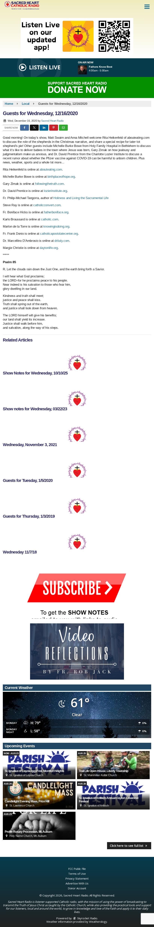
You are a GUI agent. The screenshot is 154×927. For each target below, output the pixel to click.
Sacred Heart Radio (52, 120)
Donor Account (77, 888)
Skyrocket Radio (86, 918)
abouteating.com (51, 169)
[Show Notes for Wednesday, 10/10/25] (77, 357)
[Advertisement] (77, 36)
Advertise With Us (77, 883)
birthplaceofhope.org (61, 176)
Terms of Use (77, 873)
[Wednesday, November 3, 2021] (77, 429)
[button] (147, 7)
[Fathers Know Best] (86, 69)
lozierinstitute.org (55, 191)
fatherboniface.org (56, 212)
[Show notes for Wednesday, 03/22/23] (77, 393)
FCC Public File (77, 869)
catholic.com (49, 219)
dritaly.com (61, 241)
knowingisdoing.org (56, 226)
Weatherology (98, 921)
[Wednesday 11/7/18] (77, 536)
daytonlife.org (49, 248)
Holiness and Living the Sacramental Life (80, 198)
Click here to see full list (127, 846)
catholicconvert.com (46, 205)
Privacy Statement (77, 878)
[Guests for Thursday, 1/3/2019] (77, 500)
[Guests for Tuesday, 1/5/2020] (77, 464)
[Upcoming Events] (39, 765)
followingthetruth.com (49, 184)
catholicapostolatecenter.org (59, 233)
